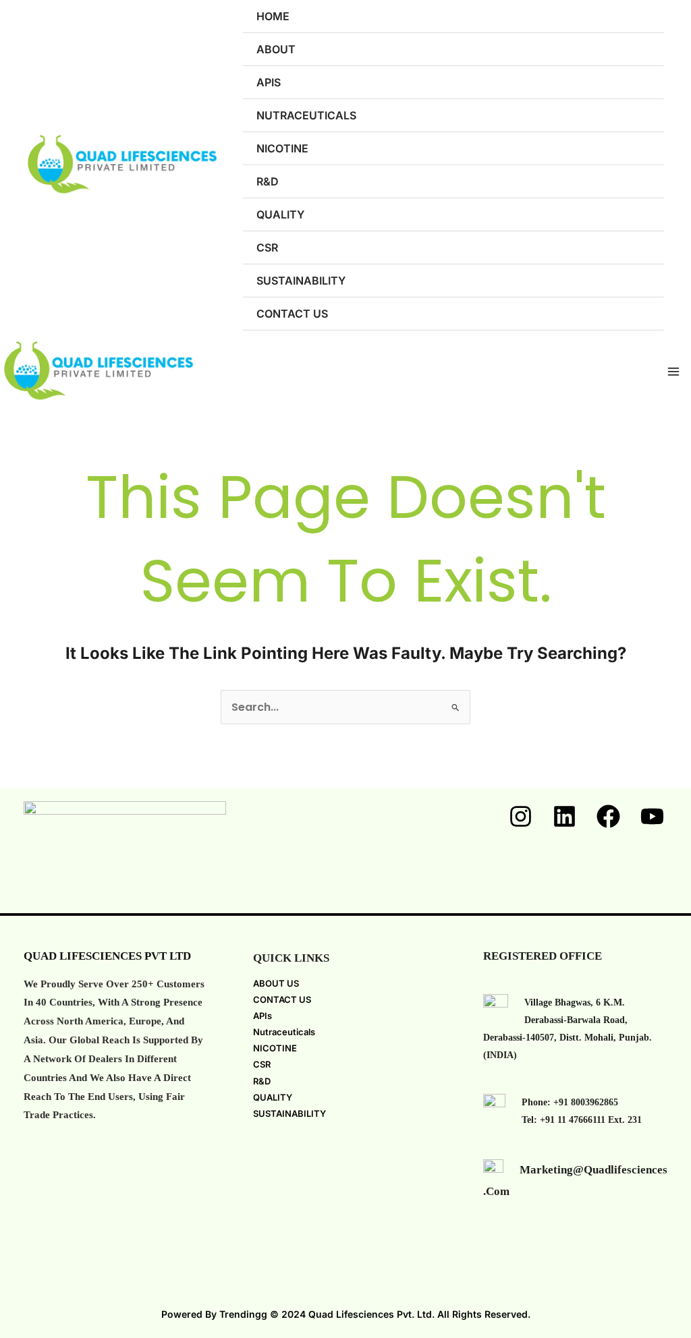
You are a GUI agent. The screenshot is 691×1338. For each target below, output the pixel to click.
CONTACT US (282, 999)
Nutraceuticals (306, 115)
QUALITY (280, 214)
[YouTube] (652, 816)
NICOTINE (282, 148)
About (276, 49)
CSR (267, 247)
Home (272, 16)
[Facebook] (608, 816)
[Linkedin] (564, 816)
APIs (268, 82)
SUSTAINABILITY (301, 280)
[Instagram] (520, 816)
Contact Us (292, 313)
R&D (267, 181)
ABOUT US (276, 983)
